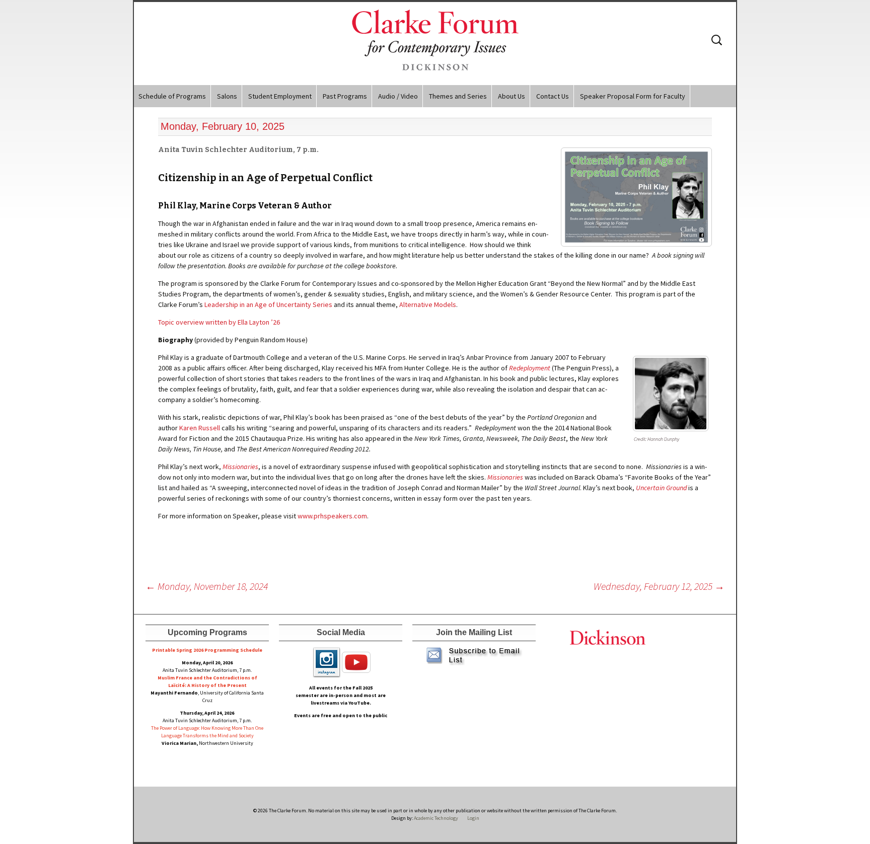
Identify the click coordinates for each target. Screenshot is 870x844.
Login (473, 818)
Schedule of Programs (172, 96)
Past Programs (345, 96)
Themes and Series (458, 96)
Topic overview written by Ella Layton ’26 (219, 322)
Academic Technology (435, 818)
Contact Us (552, 96)
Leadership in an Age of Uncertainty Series (268, 304)
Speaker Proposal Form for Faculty (632, 96)
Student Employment (280, 96)
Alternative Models (427, 304)
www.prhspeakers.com (332, 515)
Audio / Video (398, 96)
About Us (511, 96)
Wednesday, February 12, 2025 (659, 586)
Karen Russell (199, 427)
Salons (227, 96)
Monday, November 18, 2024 (207, 586)
